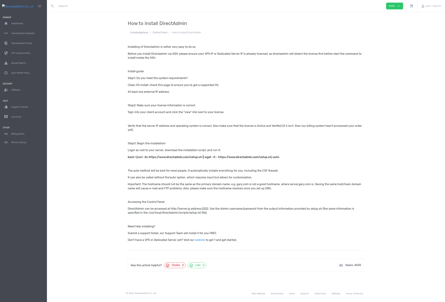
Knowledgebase (139, 32)
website (200, 240)
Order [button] (394, 6)
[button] (411, 6)
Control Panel (160, 32)
